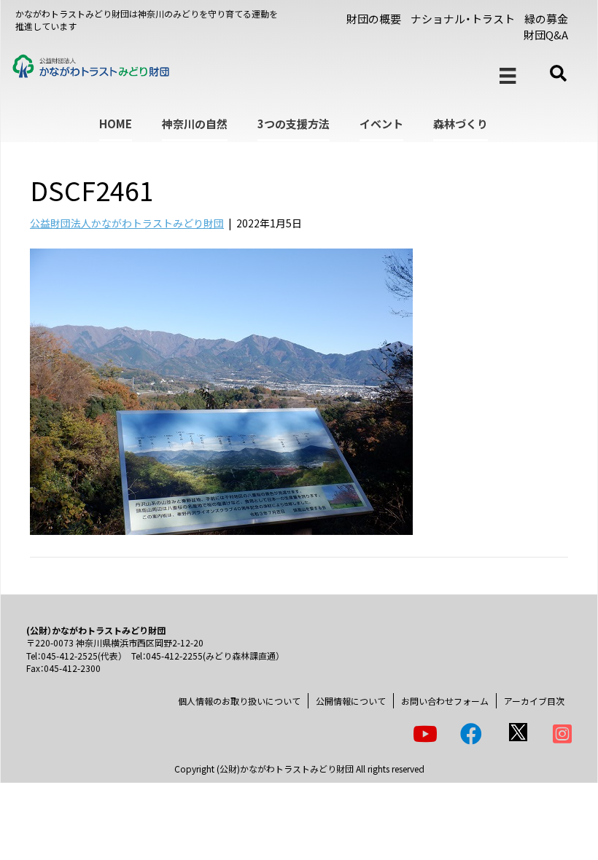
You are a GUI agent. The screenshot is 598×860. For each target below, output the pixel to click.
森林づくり (460, 123)
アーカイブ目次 (534, 701)
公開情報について (351, 701)
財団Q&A (546, 34)
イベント (381, 123)
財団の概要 (373, 18)
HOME (115, 123)
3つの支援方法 (293, 123)
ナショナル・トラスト (463, 18)
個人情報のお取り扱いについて (239, 701)
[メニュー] (507, 76)
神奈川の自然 (195, 123)
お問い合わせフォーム (445, 701)
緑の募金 (546, 18)
